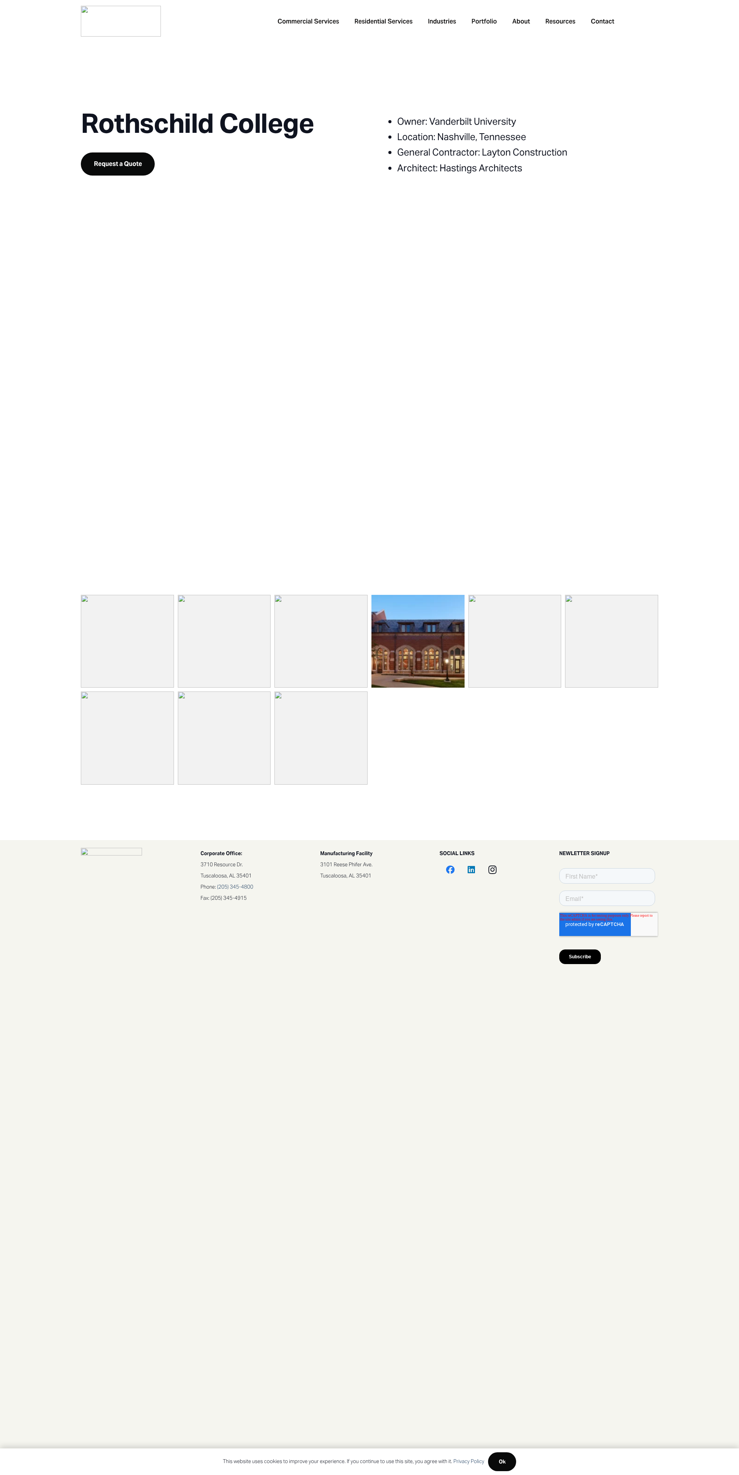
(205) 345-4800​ (235, 887)
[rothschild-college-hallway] (611, 641)
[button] (344, 21)
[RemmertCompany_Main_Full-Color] (121, 21)
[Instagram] (492, 869)
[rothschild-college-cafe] (127, 641)
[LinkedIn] (471, 869)
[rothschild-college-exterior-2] (418, 641)
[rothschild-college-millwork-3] (321, 738)
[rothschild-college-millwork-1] (127, 738)
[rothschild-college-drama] (321, 641)
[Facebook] (450, 869)
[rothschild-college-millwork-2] (224, 738)
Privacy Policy (468, 1461)
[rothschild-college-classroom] (224, 641)
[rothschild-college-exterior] (515, 641)
